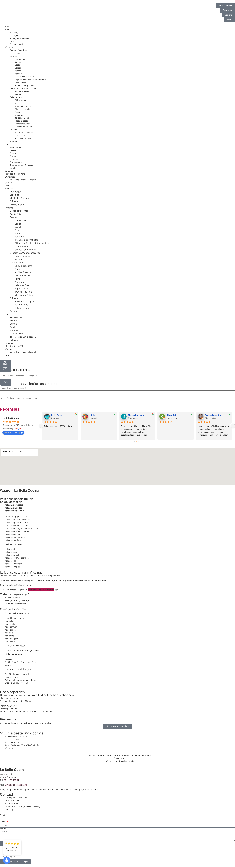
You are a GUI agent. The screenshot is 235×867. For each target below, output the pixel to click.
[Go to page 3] (140, 441)
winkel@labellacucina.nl (16, 785)
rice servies (15, 53)
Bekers (13, 150)
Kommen (14, 159)
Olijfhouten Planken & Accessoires (30, 79)
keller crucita (134, 415)
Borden (18, 68)
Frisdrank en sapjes (24, 132)
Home (2, 376)
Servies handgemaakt (25, 85)
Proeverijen (15, 32)
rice (6, 144)
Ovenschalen (20, 82)
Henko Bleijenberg (175, 415)
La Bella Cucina (10, 418)
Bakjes (18, 62)
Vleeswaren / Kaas (23, 126)
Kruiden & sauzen (23, 106)
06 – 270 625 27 (11, 780)
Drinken (13, 41)
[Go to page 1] (136, 441)
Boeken (13, 141)
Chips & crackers (22, 100)
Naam (3, 815)
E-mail (3, 822)
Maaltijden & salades (19, 38)
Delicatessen (16, 97)
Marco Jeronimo (59, 415)
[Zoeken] (2, 393)
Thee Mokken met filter (25, 76)
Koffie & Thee (21, 135)
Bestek (18, 65)
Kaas (17, 103)
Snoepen (19, 115)
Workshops (10, 177)
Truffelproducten (22, 124)
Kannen (18, 70)
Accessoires (15, 147)
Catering (9, 171)
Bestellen (9, 29)
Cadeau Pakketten (18, 50)
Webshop (9, 47)
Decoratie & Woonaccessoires (23, 88)
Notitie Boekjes (22, 91)
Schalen (13, 168)
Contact (8, 182)
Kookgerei (19, 73)
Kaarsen (18, 94)
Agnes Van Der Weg (214, 415)
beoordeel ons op (12, 432)
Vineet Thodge (97, 415)
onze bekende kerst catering (41, 589)
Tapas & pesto (21, 121)
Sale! (7, 26)
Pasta (17, 112)
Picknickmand (16, 44)
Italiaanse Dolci (22, 118)
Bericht (3, 829)
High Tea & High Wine (15, 174)
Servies (13, 56)
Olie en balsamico (23, 109)
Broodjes (14, 35)
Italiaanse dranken (23, 138)
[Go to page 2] (138, 441)
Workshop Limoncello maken (23, 180)
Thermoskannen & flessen (21, 165)
